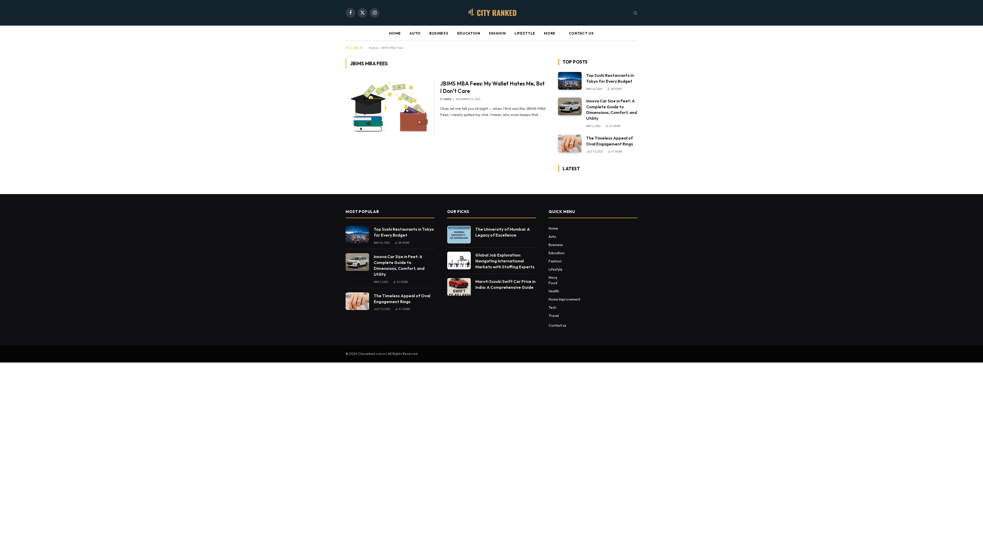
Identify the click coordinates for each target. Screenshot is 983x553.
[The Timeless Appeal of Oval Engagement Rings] (570, 143)
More (549, 33)
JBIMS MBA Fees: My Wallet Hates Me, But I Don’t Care (492, 87)
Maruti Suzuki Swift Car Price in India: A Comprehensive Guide (505, 284)
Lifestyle (525, 33)
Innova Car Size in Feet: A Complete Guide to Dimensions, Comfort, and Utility (611, 109)
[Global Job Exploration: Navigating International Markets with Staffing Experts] (459, 260)
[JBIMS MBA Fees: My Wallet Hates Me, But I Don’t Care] (390, 106)
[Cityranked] (491, 12)
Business (438, 33)
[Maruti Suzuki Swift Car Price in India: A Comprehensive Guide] (459, 287)
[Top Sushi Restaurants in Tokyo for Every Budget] (570, 81)
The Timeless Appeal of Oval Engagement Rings (609, 140)
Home (395, 33)
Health (554, 291)
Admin (448, 99)
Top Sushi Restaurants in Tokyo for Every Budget (610, 78)
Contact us (581, 33)
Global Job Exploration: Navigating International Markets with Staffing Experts (505, 260)
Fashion (497, 33)
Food (553, 283)
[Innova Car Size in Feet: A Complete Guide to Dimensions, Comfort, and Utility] (570, 106)
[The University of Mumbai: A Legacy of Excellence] (459, 234)
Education (468, 33)
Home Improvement (564, 299)
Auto (415, 33)
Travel (554, 315)
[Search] (635, 13)
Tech (552, 307)
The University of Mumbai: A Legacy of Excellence (502, 232)
